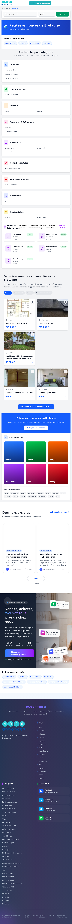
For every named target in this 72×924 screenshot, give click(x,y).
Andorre (42, 731)
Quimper (8, 496)
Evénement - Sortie (11, 132)
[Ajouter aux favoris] (32, 302)
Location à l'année (8, 792)
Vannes (51, 496)
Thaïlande (42, 771)
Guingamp (31, 493)
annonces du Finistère (36, 682)
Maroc (41, 765)
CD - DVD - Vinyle (8, 880)
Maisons (7, 293)
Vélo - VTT (8, 217)
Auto (4, 870)
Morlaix (55, 493)
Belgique (42, 734)
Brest (6, 493)
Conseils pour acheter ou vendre (62, 916)
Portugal (42, 754)
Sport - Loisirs (41, 217)
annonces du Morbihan (12, 687)
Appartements (18, 293)
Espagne (42, 741)
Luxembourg (43, 751)
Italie (40, 748)
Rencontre (8, 127)
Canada (41, 737)
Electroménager (8, 843)
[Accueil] (3, 8)
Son (6, 201)
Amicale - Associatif (9, 826)
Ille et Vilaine (34, 43)
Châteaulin (14, 493)
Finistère (23, 43)
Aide (49, 915)
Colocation (6, 799)
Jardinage (5, 850)
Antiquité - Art (7, 833)
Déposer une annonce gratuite (18, 653)
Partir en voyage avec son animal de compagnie (18, 555)
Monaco (41, 768)
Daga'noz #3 (17, 234)
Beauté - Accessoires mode (11, 863)
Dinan (23, 493)
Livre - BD (5, 897)
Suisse (41, 758)
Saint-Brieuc (32, 496)
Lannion (40, 493)
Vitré (57, 496)
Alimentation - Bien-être (12, 168)
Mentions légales (27, 916)
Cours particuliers (8, 809)
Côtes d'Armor (10, 43)
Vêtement (5, 856)
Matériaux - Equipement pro (12, 853)
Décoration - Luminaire (10, 839)
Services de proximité (11, 95)
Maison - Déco (9, 148)
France (41, 727)
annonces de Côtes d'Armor (14, 682)
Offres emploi (7, 805)
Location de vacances (11, 74)
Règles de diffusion (42, 916)
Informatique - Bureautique (12, 883)
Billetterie (5, 904)
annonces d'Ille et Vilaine (58, 682)
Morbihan (47, 43)
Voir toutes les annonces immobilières (34, 407)
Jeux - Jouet (6, 900)
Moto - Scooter (7, 873)
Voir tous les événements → (63, 226)
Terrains (29, 293)
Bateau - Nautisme (11, 185)
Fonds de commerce (11, 78)
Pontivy (63, 493)
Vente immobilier (10, 70)
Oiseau (39, 111)
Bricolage (5, 846)
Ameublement (7, 836)
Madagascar (43, 761)
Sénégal (41, 778)
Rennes (23, 496)
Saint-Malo (42, 496)
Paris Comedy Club (20, 259)
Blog (53, 915)
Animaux (10, 550)
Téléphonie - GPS (8, 887)
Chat (4, 819)
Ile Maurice (42, 744)
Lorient (48, 493)
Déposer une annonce (37, 428)
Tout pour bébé (7, 860)
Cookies (35, 915)
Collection (5, 894)
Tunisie (41, 775)
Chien (7, 111)
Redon (16, 496)
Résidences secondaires (43, 293)
